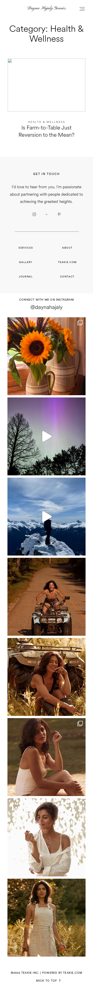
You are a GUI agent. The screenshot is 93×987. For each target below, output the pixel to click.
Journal (26, 276)
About (67, 248)
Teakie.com (72, 972)
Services (26, 248)
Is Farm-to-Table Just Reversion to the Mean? (46, 102)
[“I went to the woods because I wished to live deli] (46, 677)
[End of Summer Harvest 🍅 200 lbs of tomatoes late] (46, 356)
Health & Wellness (46, 122)
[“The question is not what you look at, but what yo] (46, 757)
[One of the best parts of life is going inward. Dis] (46, 837)
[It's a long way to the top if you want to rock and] (46, 597)
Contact (67, 276)
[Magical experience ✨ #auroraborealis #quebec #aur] (46, 436)
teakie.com (67, 262)
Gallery (26, 262)
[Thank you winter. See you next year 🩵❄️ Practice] (46, 517)
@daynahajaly (46, 307)
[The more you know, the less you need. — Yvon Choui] (46, 918)
